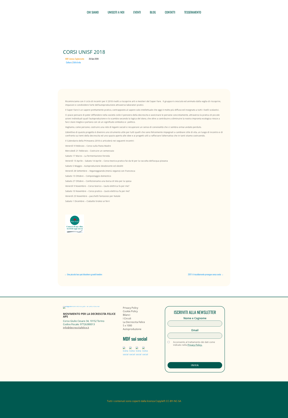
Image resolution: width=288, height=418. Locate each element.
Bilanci (126, 314)
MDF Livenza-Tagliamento (74, 58)
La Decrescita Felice (134, 322)
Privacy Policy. (195, 344)
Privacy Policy (130, 307)
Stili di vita (77, 62)
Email (194, 330)
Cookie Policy (130, 311)
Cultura (69, 62)
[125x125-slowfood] (87, 224)
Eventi (137, 12)
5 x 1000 (127, 325)
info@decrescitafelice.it (76, 327)
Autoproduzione (132, 329)
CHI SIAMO (93, 12)
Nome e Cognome (194, 318)
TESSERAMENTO (192, 12)
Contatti (170, 12)
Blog (153, 12)
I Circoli (127, 318)
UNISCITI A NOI (116, 12)
